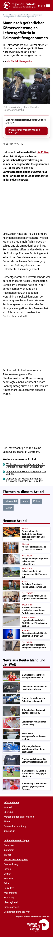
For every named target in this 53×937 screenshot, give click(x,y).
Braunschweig (11, 864)
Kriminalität (11, 501)
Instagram (9, 850)
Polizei (36, 501)
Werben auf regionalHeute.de (19, 816)
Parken (8, 508)
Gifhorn (7, 869)
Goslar (7, 873)
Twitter (7, 854)
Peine (6, 883)
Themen (8, 821)
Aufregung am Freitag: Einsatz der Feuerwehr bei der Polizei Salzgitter (24, 479)
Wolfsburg (9, 897)
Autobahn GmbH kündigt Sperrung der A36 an (26, 472)
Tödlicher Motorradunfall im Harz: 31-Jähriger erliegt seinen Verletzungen (25, 465)
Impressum (9, 831)
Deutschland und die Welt (17, 911)
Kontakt (8, 807)
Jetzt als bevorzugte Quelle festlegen (24, 131)
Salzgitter (9, 888)
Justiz (25, 501)
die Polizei (43, 152)
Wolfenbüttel (10, 892)
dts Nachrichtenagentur (19, 61)
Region (5, 15)
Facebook (9, 845)
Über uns (8, 812)
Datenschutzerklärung (15, 826)
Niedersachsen (11, 907)
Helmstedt (9, 878)
